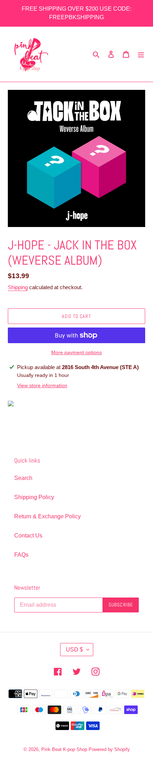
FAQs (21, 555)
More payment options (76, 352)
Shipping (18, 287)
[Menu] (140, 54)
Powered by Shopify (109, 749)
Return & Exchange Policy (47, 516)
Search (23, 478)
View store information (42, 385)
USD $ (74, 650)
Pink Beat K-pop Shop (64, 749)
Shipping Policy (34, 497)
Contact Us (28, 536)
